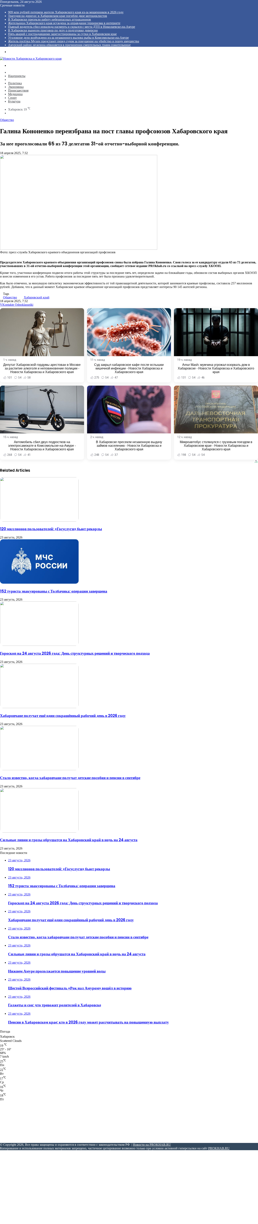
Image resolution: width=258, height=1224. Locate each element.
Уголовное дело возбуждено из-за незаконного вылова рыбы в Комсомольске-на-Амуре (68, 37)
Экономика (16, 87)
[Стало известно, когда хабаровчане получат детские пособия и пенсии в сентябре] (39, 769)
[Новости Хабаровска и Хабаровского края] (30, 58)
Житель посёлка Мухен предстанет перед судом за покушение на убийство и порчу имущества (73, 41)
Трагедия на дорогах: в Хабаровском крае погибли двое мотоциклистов (57, 16)
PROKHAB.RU (219, 1148)
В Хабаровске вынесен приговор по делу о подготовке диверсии (53, 30)
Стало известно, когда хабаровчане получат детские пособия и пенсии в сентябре (70, 778)
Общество (15, 79)
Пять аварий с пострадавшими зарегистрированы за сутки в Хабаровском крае (62, 34)
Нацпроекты (16, 76)
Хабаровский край (36, 297)
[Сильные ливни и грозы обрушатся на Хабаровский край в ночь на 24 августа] (39, 831)
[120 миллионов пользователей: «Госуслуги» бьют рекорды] (39, 520)
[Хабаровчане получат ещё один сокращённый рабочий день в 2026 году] (39, 707)
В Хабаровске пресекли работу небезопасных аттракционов (49, 19)
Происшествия (18, 90)
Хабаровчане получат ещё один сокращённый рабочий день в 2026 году (63, 715)
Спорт (12, 97)
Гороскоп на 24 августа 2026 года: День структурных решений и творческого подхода (75, 653)
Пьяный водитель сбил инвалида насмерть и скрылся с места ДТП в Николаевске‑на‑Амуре (71, 26)
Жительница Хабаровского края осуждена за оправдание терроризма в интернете (64, 23)
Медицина (15, 94)
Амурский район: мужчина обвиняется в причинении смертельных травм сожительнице (69, 45)
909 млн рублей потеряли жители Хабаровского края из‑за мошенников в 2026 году (66, 12)
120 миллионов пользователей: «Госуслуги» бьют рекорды (51, 529)
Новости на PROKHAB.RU (152, 1144)
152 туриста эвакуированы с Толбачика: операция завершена (53, 591)
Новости (14, 72)
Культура (14, 101)
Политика (15, 83)
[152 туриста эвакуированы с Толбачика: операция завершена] (39, 582)
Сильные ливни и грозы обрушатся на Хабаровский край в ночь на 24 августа (68, 840)
